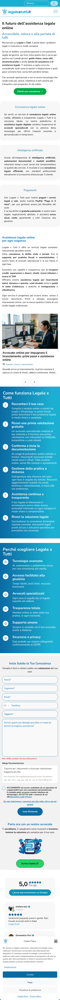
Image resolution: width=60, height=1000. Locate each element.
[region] (30, 348)
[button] (55, 941)
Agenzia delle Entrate (15, 361)
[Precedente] (25, 382)
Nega (30, 982)
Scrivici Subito (28, 863)
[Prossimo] (34, 382)
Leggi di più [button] (13, 924)
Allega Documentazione (13, 763)
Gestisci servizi (10, 967)
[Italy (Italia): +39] (6, 705)
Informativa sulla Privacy (20, 796)
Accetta (30, 974)
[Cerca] (54, 3)
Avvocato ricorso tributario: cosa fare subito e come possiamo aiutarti (27, 354)
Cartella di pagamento (34, 361)
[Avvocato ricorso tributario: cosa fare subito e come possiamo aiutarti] (30, 331)
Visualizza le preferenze (30, 990)
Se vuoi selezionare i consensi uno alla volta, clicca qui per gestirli (30, 803)
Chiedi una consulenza (29, 91)
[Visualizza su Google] (11, 908)
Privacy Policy (35, 996)
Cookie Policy (23, 996)
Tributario (49, 361)
